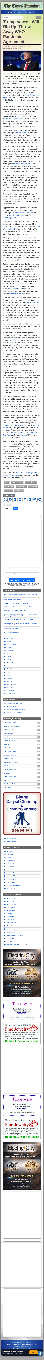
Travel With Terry (11, 706)
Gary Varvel (10, 737)
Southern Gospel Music (13, 885)
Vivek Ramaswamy (16, 432)
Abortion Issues (11, 693)
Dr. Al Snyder (10, 882)
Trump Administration (13, 726)
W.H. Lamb (10, 758)
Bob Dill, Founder (11, 838)
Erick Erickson (10, 920)
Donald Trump (21, 486)
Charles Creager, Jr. (12, 860)
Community (10, 650)
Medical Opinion (11, 926)
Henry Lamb (10, 913)
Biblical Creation (11, 769)
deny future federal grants (21, 164)
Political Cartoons (12, 722)
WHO (6, 482)
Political (9, 641)
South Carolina (11, 730)
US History (10, 787)
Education (9, 653)
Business (9, 666)
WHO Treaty (19, 491)
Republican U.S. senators (24, 213)
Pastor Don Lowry (12, 888)
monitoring (13, 289)
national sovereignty (20, 133)
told (9, 114)
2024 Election (9, 486)
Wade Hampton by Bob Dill (14, 703)
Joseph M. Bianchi (12, 857)
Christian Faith (11, 784)
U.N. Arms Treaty (15, 340)
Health (8, 672)
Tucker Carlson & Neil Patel (14, 935)
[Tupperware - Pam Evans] (22, 1009)
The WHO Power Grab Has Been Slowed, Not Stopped (19, 619)
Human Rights (11, 690)
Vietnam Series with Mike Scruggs (16, 709)
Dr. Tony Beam (11, 870)
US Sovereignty (30, 482)
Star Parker (10, 941)
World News (10, 687)
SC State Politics (11, 644)
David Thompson (11, 879)
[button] (5, 499)
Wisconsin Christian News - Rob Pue (17, 944)
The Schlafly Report (12, 904)
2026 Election (11, 740)
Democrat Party (11, 776)
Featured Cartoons (12, 684)
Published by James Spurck (14, 712)
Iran (8, 744)
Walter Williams (11, 898)
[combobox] (13, 17)
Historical (9, 660)
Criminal (9, 656)
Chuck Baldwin (11, 907)
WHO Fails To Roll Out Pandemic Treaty (15, 610)
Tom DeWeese (11, 932)
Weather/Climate (11, 681)
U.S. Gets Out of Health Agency (12, 632)
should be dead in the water (14, 425)
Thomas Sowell (11, 901)
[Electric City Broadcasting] (22, 973)
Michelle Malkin (11, 910)
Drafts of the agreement (12, 119)
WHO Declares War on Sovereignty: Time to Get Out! (18, 607)
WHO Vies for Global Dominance (13, 599)
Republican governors (16, 215)
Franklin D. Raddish (12, 873)
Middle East (10, 748)
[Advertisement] (22, 538)
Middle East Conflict (12, 762)
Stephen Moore (11, 938)
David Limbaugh (11, 929)
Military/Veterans (11, 663)
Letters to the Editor (12, 841)
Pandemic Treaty (17, 482)
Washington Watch (16, 294)
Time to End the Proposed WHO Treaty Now (16, 603)
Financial (9, 669)
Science (9, 675)
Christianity (10, 780)
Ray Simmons (10, 867)
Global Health (33, 486)
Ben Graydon (10, 863)
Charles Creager (11, 751)
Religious (9, 647)
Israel (8, 773)
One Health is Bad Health (11, 628)
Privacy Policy (26, 584)
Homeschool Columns (13, 876)
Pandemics (8, 491)
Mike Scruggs (10, 733)
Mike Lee (23, 435)
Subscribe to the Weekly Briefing (22, 580)
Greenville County (12, 755)
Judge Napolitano (12, 923)
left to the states (33, 303)
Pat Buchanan (10, 916)
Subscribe (33, 1352)
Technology (10, 678)
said (15, 345)
